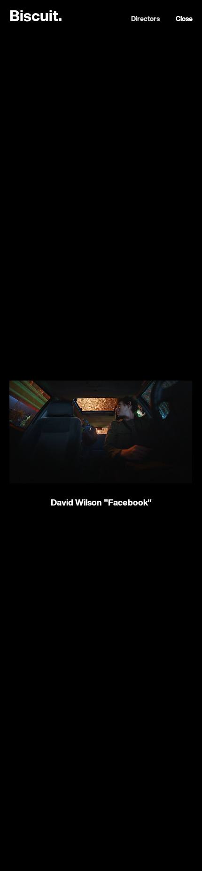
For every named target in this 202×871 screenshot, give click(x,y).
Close (184, 19)
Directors (145, 19)
